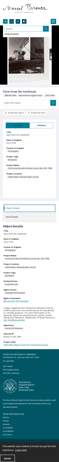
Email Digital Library (11, 369)
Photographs (13, 151)
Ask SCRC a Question (11, 373)
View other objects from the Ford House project (26, 344)
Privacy (6, 421)
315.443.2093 (8, 361)
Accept (7, 458)
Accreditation (8, 431)
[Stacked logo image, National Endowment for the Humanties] (18, 386)
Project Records (11, 284)
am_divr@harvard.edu (14, 320)
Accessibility (8, 428)
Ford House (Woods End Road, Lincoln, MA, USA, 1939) (30, 168)
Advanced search (12, 34)
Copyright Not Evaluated (15, 293)
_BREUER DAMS (10, 95)
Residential (12, 160)
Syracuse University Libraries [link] (19, 354)
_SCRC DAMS (50, 95)
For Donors (7, 434)
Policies (6, 417)
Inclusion (6, 424)
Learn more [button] (21, 450)
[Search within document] (53, 103)
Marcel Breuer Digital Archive (30, 95)
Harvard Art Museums (14, 328)
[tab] (18, 125)
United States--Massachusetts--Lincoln (23, 177)
